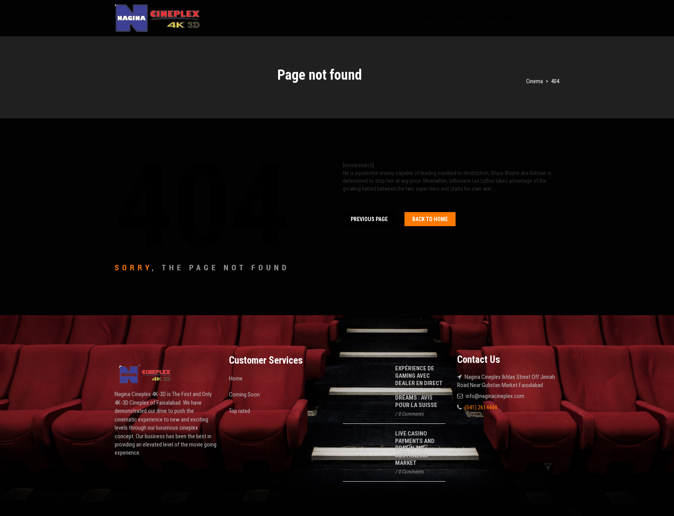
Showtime (498, 18)
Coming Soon (244, 394)
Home (428, 18)
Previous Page (369, 219)
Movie (460, 18)
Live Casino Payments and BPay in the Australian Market (415, 448)
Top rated (544, 18)
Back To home (430, 219)
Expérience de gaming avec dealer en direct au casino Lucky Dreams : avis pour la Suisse (419, 386)
